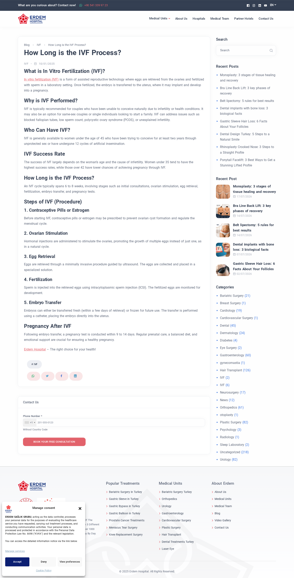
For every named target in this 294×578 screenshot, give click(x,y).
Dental (224, 325)
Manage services (15, 551)
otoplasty (226, 415)
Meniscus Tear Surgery (123, 527)
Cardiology (227, 310)
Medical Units (223, 498)
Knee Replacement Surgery (126, 534)
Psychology (228, 430)
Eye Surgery (228, 348)
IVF (26, 63)
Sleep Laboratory (232, 445)
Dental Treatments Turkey (178, 541)
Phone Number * (32, 416)
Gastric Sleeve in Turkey (124, 498)
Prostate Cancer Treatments (126, 520)
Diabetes (226, 340)
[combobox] (29, 422)
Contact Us (222, 527)
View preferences (70, 561)
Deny (44, 561)
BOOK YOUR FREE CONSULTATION (54, 441)
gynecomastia (230, 363)
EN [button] (272, 5)
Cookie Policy (43, 570)
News (224, 400)
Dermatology (229, 333)
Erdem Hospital (35, 349)
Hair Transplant (231, 370)
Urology (225, 459)
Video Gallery (223, 520)
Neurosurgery (229, 392)
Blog (217, 513)
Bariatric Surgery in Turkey (125, 491)
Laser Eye (168, 548)
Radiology (227, 437)
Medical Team (223, 506)
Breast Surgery (230, 303)
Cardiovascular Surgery (236, 318)
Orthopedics (228, 407)
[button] (80, 508)
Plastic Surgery (230, 422)
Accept (17, 561)
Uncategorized (230, 452)
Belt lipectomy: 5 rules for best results (247, 101)
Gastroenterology (232, 355)
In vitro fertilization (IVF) (41, 79)
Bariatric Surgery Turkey (177, 491)
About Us (220, 491)
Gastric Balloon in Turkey (124, 513)
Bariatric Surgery (232, 296)
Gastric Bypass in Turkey (124, 506)
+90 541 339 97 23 (96, 5)
